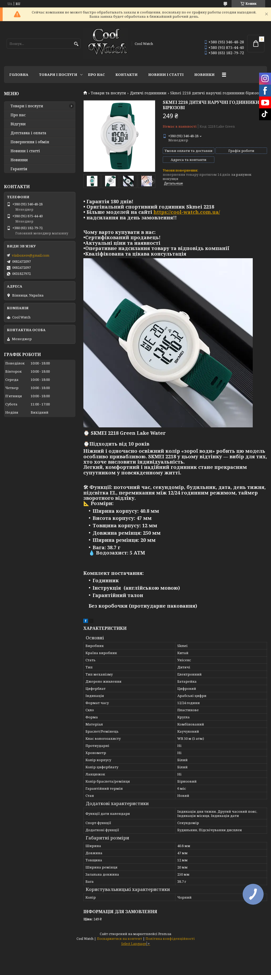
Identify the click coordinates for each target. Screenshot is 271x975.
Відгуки (18, 124)
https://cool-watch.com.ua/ (186, 212)
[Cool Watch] (105, 43)
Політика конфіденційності (170, 938)
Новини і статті (166, 74)
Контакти (126, 74)
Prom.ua (164, 934)
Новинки (204, 74)
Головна (18, 74)
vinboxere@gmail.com (30, 255)
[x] (91, 621)
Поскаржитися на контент (119, 938)
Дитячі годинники (148, 93)
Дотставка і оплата (28, 133)
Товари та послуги (108, 93)
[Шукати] (76, 44)
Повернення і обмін (30, 142)
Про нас (96, 74)
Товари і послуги (58, 74)
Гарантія (19, 169)
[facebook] (85, 621)
